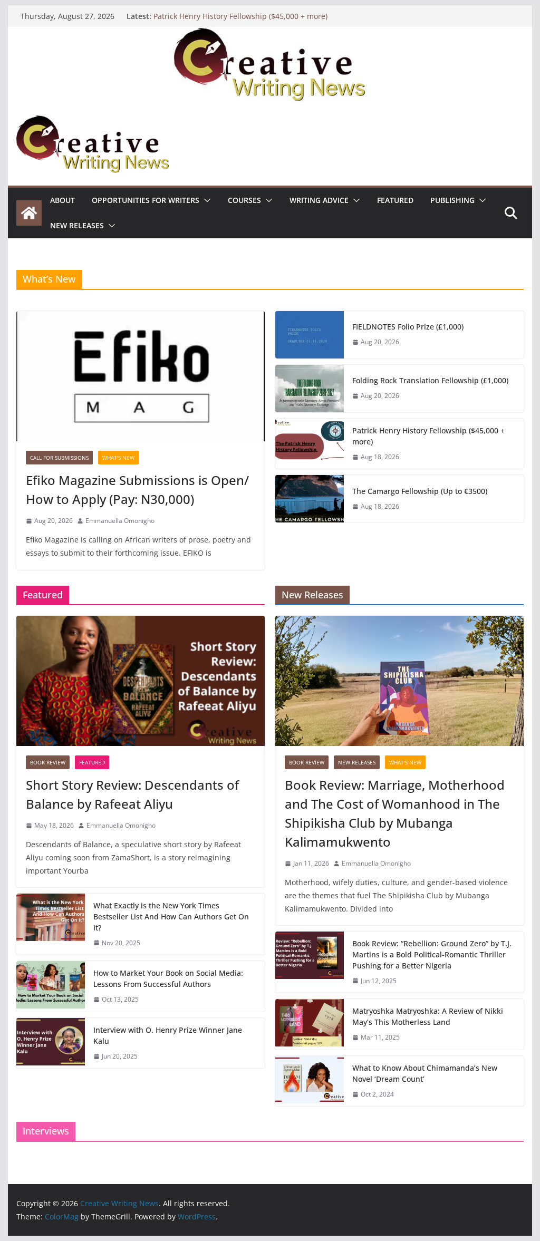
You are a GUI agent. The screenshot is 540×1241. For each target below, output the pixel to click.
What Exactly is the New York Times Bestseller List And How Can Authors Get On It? (171, 916)
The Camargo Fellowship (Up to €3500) (419, 491)
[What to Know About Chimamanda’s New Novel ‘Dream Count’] (309, 1081)
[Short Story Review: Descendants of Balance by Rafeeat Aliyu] (140, 681)
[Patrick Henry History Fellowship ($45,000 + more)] (309, 444)
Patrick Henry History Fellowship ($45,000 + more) (240, 16)
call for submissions (59, 457)
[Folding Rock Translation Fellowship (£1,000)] (309, 388)
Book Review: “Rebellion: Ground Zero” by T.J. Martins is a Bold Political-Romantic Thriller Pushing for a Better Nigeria (432, 954)
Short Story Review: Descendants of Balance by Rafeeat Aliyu (132, 794)
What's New (118, 457)
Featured (395, 200)
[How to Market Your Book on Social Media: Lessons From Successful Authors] (50, 986)
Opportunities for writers (145, 200)
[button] (205, 200)
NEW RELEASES (77, 225)
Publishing (452, 200)
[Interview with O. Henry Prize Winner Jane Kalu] (50, 1043)
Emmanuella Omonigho (120, 520)
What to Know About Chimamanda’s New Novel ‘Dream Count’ (424, 1073)
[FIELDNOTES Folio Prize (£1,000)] (309, 334)
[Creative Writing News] (270, 34)
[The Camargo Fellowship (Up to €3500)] (309, 498)
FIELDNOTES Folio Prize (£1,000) (408, 327)
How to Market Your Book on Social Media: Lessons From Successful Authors (168, 978)
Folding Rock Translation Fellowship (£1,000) (430, 380)
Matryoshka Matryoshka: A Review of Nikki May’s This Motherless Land (427, 1016)
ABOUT (62, 200)
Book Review (47, 762)
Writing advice (319, 200)
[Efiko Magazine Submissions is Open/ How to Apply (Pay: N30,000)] (140, 376)
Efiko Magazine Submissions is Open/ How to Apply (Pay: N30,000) (137, 489)
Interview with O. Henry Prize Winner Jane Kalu (167, 1035)
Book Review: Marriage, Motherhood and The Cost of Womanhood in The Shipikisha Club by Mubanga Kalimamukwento (395, 813)
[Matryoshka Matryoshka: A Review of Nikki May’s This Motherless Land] (309, 1024)
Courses (244, 200)
